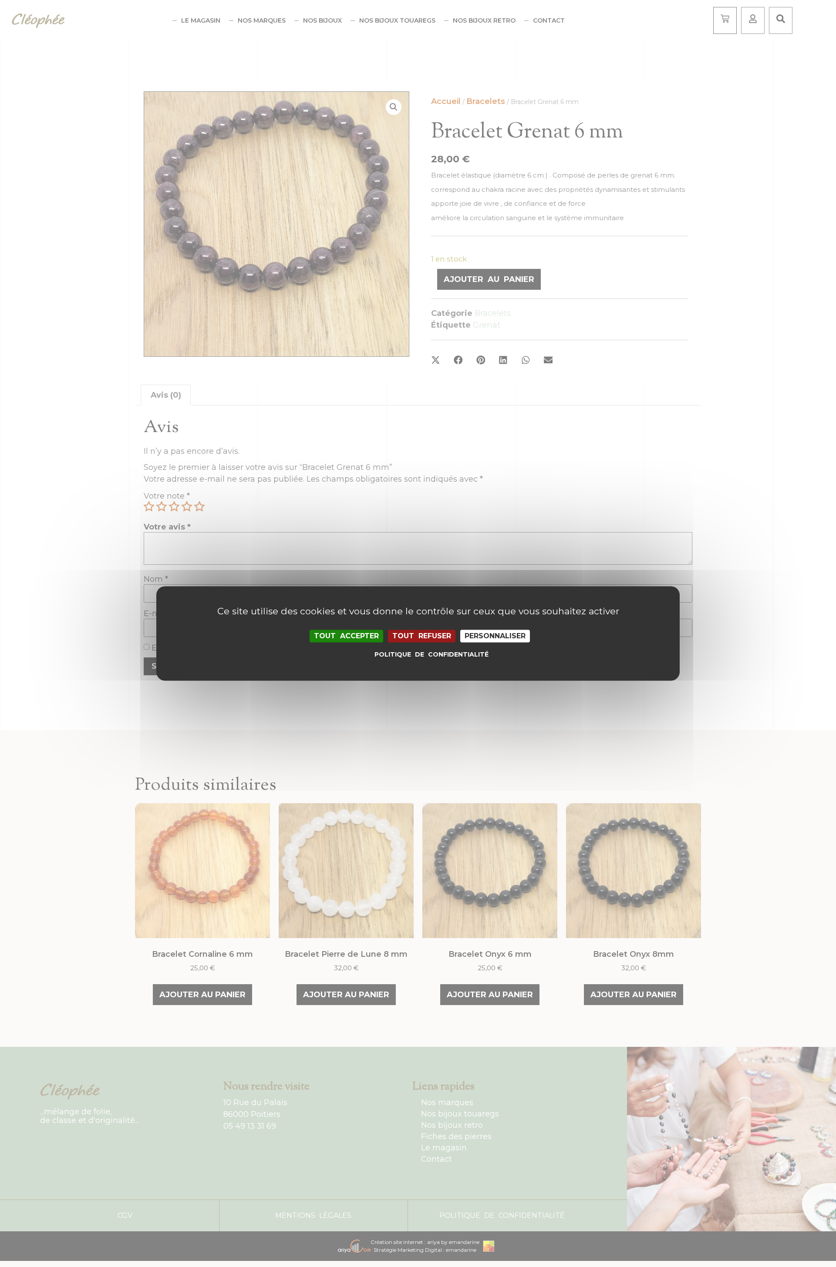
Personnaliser (495, 636)
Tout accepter (346, 636)
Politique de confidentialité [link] (420, 655)
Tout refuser (421, 636)
